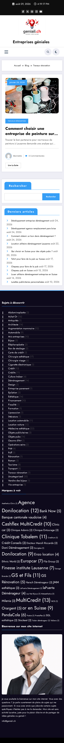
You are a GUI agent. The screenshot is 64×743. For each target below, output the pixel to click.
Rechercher (18, 186)
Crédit (11, 368)
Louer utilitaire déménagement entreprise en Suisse (34, 274)
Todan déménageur (41, 620)
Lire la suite (13, 165)
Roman (11, 460)
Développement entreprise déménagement (30, 220)
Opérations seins (16, 444)
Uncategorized (15, 476)
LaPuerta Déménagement (31, 588)
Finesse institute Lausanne (28, 568)
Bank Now (50, 511)
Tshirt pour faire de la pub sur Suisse (28, 259)
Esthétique (13, 396)
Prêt (10, 448)
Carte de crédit (16, 352)
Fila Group (51, 561)
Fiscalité (12, 404)
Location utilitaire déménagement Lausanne (30, 243)
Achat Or (12, 316)
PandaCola (14, 615)
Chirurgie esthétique (18, 356)
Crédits (11, 372)
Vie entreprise (15, 484)
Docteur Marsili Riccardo (42, 543)
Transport (12, 468)
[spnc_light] (56, 51)
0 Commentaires (36, 156)
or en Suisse (37, 607)
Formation (13, 408)
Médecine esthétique (18, 428)
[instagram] (36, 11)
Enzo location (46, 554)
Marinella (17, 156)
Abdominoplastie (17, 312)
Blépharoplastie (16, 344)
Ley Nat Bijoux (33, 593)
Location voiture (16, 424)
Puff (10, 452)
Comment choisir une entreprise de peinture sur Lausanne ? (29, 131)
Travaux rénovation (17, 121)
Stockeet (24, 620)
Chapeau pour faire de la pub (24, 266)
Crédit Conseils (14, 543)
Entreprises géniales (31, 42)
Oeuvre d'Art (14, 440)
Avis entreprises (16, 336)
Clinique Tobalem (24, 536)
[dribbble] (32, 11)
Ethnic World (11, 561)
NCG (54, 601)
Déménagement (16, 380)
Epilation (12, 392)
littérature (13, 416)
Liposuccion (14, 412)
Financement (14, 400)
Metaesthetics (47, 593)
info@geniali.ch (9, 721)
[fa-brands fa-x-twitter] (27, 11)
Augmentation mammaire (21, 328)
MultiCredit (33, 600)
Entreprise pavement (18, 388)
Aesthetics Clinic (9, 503)
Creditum (53, 537)
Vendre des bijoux (17, 480)
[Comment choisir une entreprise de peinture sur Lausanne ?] (32, 95)
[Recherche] (48, 52)
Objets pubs (14, 436)
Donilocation (17, 553)
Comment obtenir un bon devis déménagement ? (33, 236)
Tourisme (12, 464)
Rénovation (13, 456)
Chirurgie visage (16, 360)
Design (11, 384)
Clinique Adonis (22, 530)
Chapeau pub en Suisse (22, 270)
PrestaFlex (40, 615)
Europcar (32, 561)
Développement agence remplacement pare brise (33, 228)
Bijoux (11, 340)
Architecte (13, 324)
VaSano (55, 620)
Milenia (8, 601)
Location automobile (18, 420)
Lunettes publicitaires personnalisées (27, 282)
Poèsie (30, 615)
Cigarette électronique (19, 364)
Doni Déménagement (17, 548)
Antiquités (13, 320)
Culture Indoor (15, 376)
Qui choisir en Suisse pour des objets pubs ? (32, 251)
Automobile (14, 332)
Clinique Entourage (46, 530)
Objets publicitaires (18, 432)
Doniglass (39, 548)
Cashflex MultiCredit (26, 523)
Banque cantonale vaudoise (24, 517)
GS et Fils (26, 575)
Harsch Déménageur (39, 582)
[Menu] (6, 52)
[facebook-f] (23, 11)
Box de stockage (16, 348)
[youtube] (40, 11)
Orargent (12, 608)
